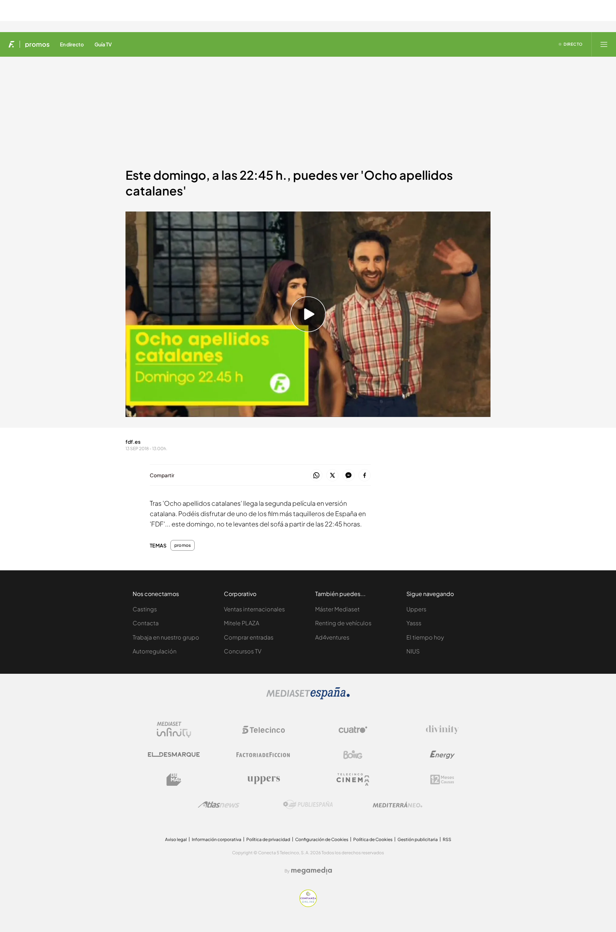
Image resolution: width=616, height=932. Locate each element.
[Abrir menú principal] (603, 44)
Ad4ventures (332, 637)
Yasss (413, 623)
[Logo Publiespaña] (308, 805)
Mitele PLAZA (241, 623)
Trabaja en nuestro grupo (166, 637)
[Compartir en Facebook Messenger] (348, 475)
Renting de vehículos (343, 623)
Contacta (146, 623)
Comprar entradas (248, 637)
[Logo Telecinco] (263, 730)
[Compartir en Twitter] (332, 475)
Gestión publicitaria (417, 839)
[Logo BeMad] (173, 780)
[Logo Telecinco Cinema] (353, 779)
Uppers (416, 609)
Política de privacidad (268, 839)
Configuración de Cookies (321, 839)
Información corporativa (216, 839)
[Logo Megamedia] (311, 870)
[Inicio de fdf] (12, 44)
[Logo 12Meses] (442, 779)
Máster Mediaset (337, 609)
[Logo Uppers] (263, 780)
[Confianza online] (308, 905)
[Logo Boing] (353, 755)
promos (37, 44)
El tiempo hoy (425, 637)
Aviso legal (176, 839)
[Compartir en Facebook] (364, 475)
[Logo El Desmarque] (174, 754)
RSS (447, 839)
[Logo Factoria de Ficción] (263, 755)
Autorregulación (154, 651)
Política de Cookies (372, 839)
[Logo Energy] (442, 755)
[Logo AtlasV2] (219, 804)
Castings (145, 609)
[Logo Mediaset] (308, 697)
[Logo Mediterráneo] (397, 805)
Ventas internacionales (254, 609)
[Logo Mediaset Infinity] (174, 730)
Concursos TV (242, 651)
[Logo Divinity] (442, 730)
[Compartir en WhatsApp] (316, 475)
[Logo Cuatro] (353, 730)
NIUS (413, 651)
